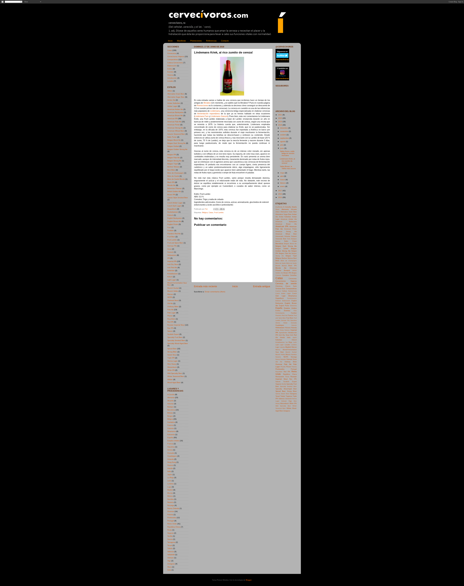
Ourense (170, 511)
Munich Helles (172, 291)
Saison (170, 331)
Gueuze (170, 252)
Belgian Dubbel (173, 146)
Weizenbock (172, 367)
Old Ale (170, 303)
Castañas (293, 275)
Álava (169, 567)
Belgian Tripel (172, 164)
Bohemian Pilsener (174, 188)
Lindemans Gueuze (219, 116)
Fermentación (280, 313)
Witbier (170, 379)
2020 (280, 118)
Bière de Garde (173, 176)
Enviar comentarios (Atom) (215, 292)
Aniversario (279, 236)
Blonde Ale (171, 185)
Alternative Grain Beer (175, 94)
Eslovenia (171, 434)
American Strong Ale (175, 128)
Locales (170, 81)
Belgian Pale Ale (173, 158)
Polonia (170, 515)
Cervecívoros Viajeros (175, 56)
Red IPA (170, 322)
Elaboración (171, 66)
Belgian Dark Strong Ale (176, 143)
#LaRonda (279, 207)
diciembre (284, 128)
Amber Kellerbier (173, 103)
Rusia (169, 530)
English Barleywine (174, 218)
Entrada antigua (261, 286)
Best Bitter (171, 170)
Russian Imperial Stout (176, 325)
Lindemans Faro (202, 116)
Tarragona (171, 542)
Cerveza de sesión (286, 283)
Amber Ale (171, 100)
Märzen (170, 294)
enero (282, 186)
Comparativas (172, 59)
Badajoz (170, 407)
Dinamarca (171, 431)
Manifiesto (181, 41)
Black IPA (170, 182)
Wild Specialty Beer (174, 373)
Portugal (170, 521)
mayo (282, 173)
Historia (170, 75)
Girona (170, 450)
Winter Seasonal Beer (175, 376)
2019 (280, 121)
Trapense (289, 396)
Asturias (170, 404)
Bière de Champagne (175, 173)
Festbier (170, 230)
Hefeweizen (171, 255)
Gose (169, 249)
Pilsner (170, 316)
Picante (283, 366)
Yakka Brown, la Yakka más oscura (288, 167)
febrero (283, 183)
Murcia (170, 493)
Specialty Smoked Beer (176, 340)
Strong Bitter (172, 352)
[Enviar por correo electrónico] (214, 209)
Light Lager (171, 280)
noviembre (284, 131)
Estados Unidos (173, 441)
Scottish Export (173, 334)
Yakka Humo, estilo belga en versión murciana (287, 153)
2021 (280, 115)
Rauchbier (171, 319)
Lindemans (215, 111)
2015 (280, 197)
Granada (170, 453)
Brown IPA (171, 195)
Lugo (169, 487)
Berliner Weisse (173, 167)
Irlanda (170, 468)
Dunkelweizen (172, 212)
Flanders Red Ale (174, 234)
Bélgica (205, 212)
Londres (170, 484)
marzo (283, 180)
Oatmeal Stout (172, 300)
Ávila (169, 570)
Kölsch (169, 277)
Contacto (225, 41)
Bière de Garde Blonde (176, 179)
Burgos (170, 416)
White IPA (171, 370)
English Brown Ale (174, 221)
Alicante (170, 401)
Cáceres (170, 428)
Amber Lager (172, 106)
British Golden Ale (174, 191)
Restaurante (280, 377)
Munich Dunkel (173, 288)
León (169, 481)
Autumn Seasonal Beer (176, 134)
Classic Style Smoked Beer (177, 198)
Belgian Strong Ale (174, 161)
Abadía (294, 207)
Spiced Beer (172, 349)
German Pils (172, 246)
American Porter (173, 125)
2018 (280, 125)
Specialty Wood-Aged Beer (177, 343)
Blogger (249, 580)
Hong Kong (171, 462)
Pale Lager (171, 313)
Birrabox (207, 103)
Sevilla (169, 536)
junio (282, 148)
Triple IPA (171, 358)
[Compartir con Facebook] (221, 209)
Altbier (169, 91)
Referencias (211, 41)
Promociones (196, 41)
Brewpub (287, 270)
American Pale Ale (174, 122)
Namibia (170, 499)
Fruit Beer (171, 237)
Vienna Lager (172, 361)
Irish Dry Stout (172, 264)
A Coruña (170, 394)
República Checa (173, 527)
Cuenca (170, 425)
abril (282, 176)
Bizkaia (170, 413)
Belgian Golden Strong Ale (177, 149)
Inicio (170, 41)
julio (282, 145)
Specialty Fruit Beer (174, 337)
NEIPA (169, 297)
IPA (168, 258)
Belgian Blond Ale (174, 140)
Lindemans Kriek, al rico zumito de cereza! (287, 161)
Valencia (170, 552)
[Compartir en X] (219, 209)
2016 (280, 194)
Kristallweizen (172, 274)
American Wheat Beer (175, 131)
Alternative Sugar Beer (176, 97)
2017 (280, 191)
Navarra (170, 502)
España (170, 437)
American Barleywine (175, 112)
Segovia (170, 533)
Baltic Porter (172, 137)
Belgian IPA (171, 155)
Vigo (169, 561)
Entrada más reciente (205, 286)
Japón (169, 474)
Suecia (170, 539)
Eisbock (170, 215)
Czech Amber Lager (175, 203)
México (170, 496)
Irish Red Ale (172, 267)
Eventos (170, 72)
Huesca (170, 465)
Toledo (169, 548)
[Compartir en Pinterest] (223, 209)
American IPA (172, 118)
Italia (169, 471)
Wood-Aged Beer (174, 382)
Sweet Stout (172, 355)
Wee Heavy (171, 364)
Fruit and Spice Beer (175, 243)
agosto (283, 141)
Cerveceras (171, 53)
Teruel (169, 545)
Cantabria (171, 422)
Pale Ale (170, 310)
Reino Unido (172, 524)
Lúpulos (282, 347)
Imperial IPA (172, 261)
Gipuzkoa (171, 447)
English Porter (172, 224)
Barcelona (171, 410)
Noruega (170, 505)
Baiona (278, 241)
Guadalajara (172, 456)
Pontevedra (171, 518)
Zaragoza (171, 564)
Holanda (170, 459)
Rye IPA (170, 328)
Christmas (279, 286)
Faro (169, 227)
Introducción (172, 78)
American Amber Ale (175, 109)
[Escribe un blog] (217, 209)
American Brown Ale (175, 115)
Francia (170, 444)
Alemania (170, 397)
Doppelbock (171, 209)
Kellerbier (171, 270)
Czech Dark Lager (174, 206)
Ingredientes (283, 332)
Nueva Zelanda (173, 508)
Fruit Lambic (219, 212)
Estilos (169, 69)
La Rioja (170, 477)
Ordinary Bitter (172, 307)
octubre (283, 135)
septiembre (284, 138)
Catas (211, 212)
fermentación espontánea (208, 114)
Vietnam (170, 558)
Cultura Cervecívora (175, 63)
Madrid (170, 490)
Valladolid (171, 555)
